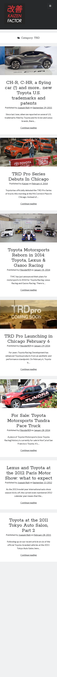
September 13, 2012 (42, 482)
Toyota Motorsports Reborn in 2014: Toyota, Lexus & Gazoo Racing (28, 228)
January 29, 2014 (42, 345)
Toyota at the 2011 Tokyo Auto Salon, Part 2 (28, 525)
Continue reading (28, 127)
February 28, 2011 (42, 535)
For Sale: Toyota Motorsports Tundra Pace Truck (28, 393)
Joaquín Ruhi (24, 107)
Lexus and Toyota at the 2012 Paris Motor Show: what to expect (28, 473)
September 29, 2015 (42, 107)
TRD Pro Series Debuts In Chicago (28, 152)
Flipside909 (25, 269)
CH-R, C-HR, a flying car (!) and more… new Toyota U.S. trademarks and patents (28, 60)
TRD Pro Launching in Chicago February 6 (28, 314)
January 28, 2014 (42, 430)
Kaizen (25, 183)
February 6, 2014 (40, 183)
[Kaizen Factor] (14, 23)
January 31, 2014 (42, 269)
